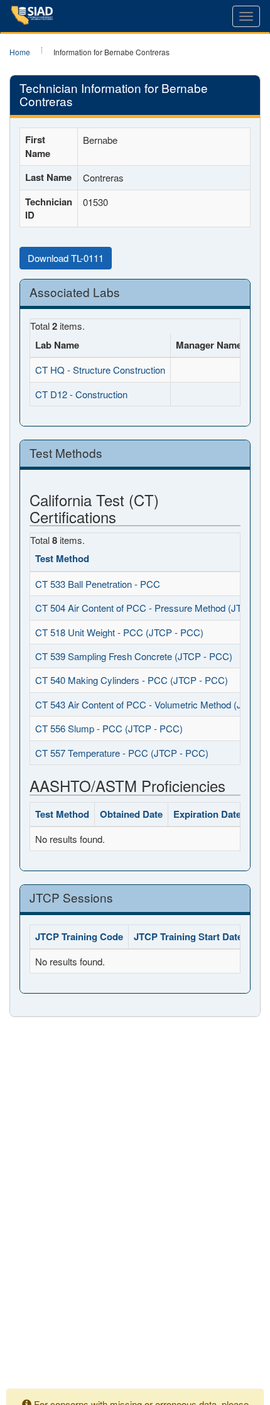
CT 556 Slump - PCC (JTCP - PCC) (109, 728)
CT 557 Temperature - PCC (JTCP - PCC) (121, 752)
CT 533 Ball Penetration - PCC (97, 583)
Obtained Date (131, 814)
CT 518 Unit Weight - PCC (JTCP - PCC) (119, 632)
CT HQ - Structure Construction (100, 369)
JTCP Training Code (79, 936)
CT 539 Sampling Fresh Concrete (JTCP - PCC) (133, 656)
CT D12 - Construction (81, 394)
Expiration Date (207, 814)
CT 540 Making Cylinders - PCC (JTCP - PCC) (131, 679)
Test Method (62, 558)
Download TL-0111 (66, 257)
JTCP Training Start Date (188, 936)
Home (19, 51)
